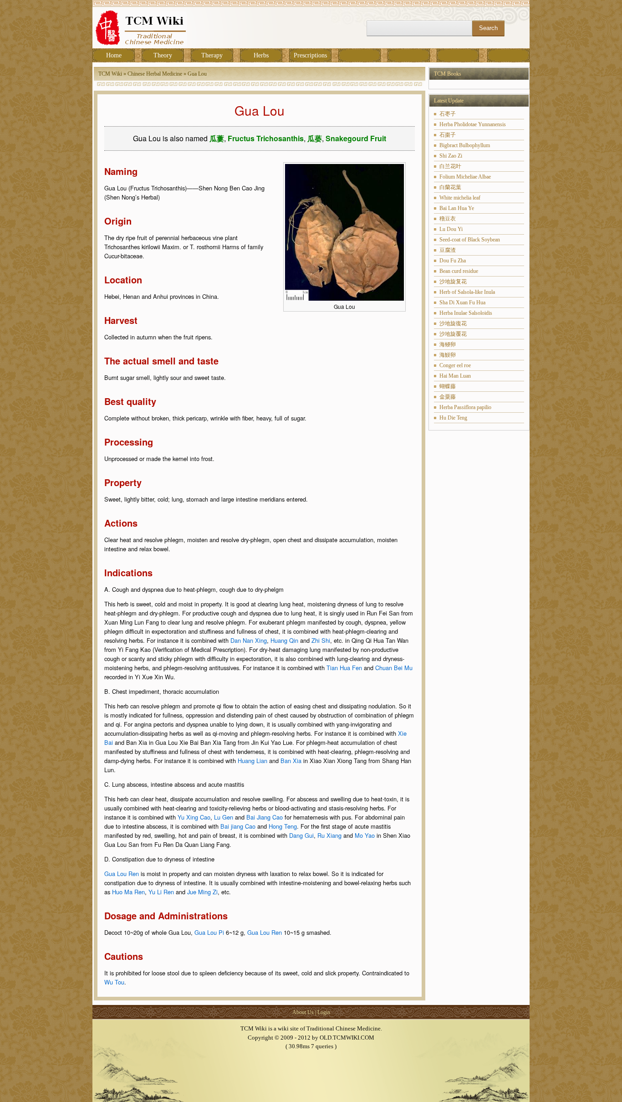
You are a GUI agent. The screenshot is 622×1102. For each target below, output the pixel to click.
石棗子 (447, 135)
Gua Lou (197, 74)
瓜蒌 (314, 138)
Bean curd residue (458, 271)
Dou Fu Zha (452, 260)
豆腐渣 (447, 250)
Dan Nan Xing (248, 640)
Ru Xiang (329, 835)
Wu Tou (114, 982)
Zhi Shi (320, 640)
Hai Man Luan (455, 376)
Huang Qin (284, 640)
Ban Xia (290, 760)
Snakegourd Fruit (356, 138)
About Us (303, 1012)
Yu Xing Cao (194, 817)
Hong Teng (283, 826)
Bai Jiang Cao (264, 817)
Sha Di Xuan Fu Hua (462, 302)
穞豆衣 (447, 218)
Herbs (261, 55)
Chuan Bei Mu (394, 667)
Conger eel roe (455, 365)
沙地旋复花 (453, 281)
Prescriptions (310, 55)
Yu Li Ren (161, 891)
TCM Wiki (110, 74)
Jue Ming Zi (202, 891)
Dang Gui (301, 835)
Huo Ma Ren (128, 891)
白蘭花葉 (450, 187)
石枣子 (447, 114)
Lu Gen (223, 817)
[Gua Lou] (344, 298)
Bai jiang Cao (237, 826)
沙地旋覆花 (453, 334)
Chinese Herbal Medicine (154, 74)
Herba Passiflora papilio (465, 407)
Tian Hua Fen (344, 667)
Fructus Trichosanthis (266, 138)
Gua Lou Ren (121, 873)
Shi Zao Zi (450, 156)
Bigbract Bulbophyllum (464, 145)
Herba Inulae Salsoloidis (465, 313)
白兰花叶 (450, 166)
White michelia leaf (459, 198)
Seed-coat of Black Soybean (469, 239)
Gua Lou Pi (209, 932)
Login (323, 1012)
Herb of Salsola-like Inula (467, 292)
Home (114, 55)
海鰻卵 (447, 355)
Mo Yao (365, 835)
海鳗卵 (447, 344)
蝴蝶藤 (447, 386)
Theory (162, 55)
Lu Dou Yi (451, 229)
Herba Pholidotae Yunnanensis (472, 124)
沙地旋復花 (453, 323)
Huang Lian (252, 760)
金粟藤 (447, 397)
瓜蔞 (216, 138)
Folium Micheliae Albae (465, 177)
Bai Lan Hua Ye (456, 208)
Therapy (212, 55)
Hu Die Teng (453, 418)
